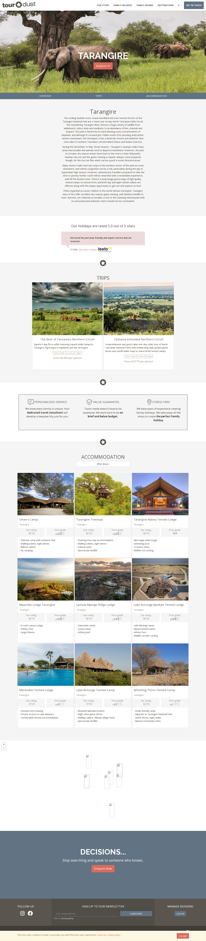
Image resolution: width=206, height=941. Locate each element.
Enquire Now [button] (103, 868)
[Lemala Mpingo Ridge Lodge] (107, 781)
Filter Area (102, 463)
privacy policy (67, 918)
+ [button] (4, 744)
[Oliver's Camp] (111, 810)
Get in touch (193, 5)
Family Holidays (123, 5)
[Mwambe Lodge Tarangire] (119, 780)
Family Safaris (145, 5)
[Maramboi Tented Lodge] (88, 761)
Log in (180, 913)
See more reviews (88, 249)
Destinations (166, 5)
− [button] (4, 748)
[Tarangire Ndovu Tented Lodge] (110, 777)
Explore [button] (101, 66)
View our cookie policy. (109, 934)
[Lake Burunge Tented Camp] (86, 781)
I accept (183, 935)
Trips (98, 95)
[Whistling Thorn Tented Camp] (119, 770)
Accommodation (156, 95)
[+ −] (103, 785)
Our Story (103, 5)
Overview (45, 95)
